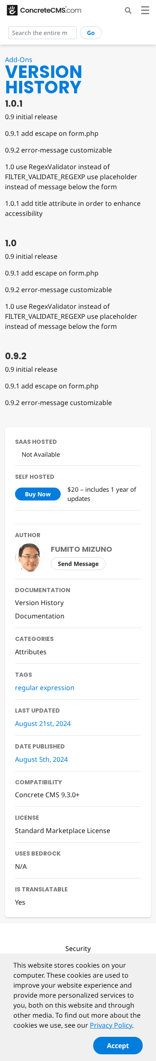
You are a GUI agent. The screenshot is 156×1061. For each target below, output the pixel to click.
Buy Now (38, 494)
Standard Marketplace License (62, 830)
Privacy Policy (111, 1025)
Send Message (78, 564)
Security (78, 948)
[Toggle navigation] (145, 11)
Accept (118, 1045)
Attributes (31, 651)
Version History (39, 602)
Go (91, 33)
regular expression (44, 687)
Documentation (39, 616)
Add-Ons (18, 59)
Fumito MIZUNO (81, 549)
